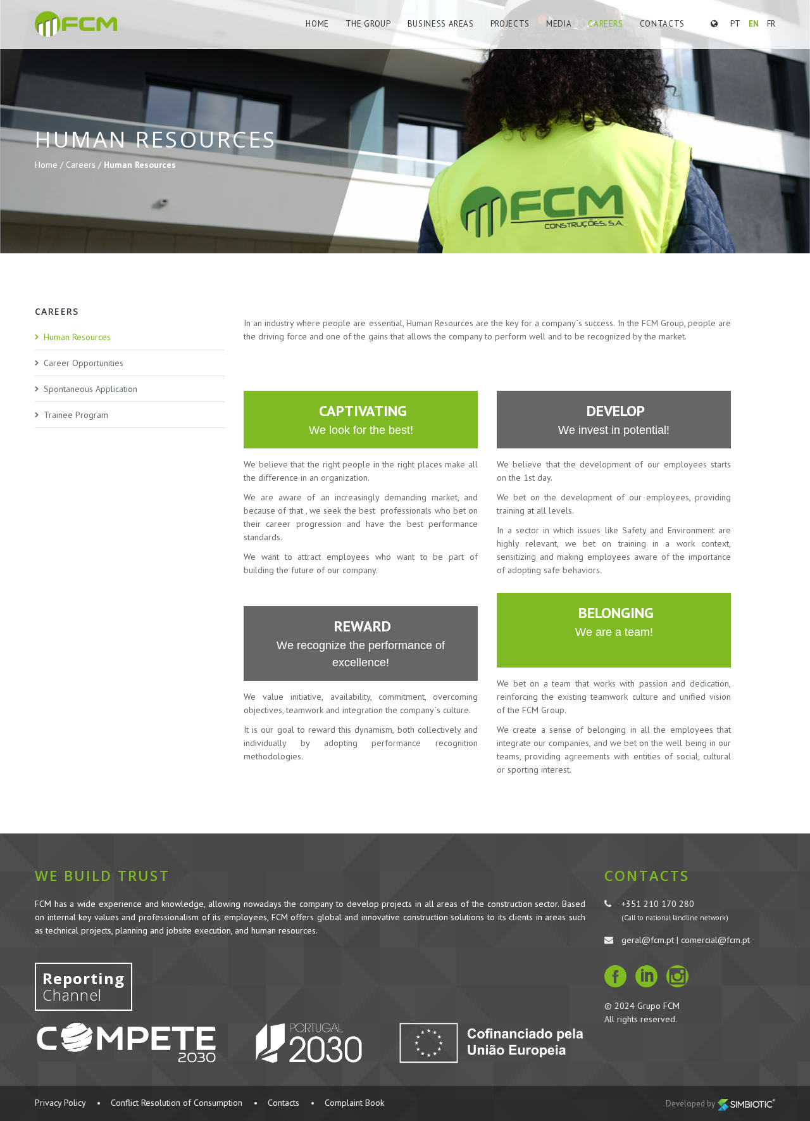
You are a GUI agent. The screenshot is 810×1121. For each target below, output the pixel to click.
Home (317, 23)
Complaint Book (354, 1102)
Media (558, 23)
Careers (605, 23)
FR (771, 23)
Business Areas (441, 23)
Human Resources (77, 337)
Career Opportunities (83, 363)
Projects (510, 23)
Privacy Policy (60, 1102)
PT (735, 23)
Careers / (85, 164)
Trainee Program (76, 415)
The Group (368, 23)
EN (754, 23)
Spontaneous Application (90, 389)
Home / (50, 164)
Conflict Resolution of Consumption (176, 1102)
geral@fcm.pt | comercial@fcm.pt (685, 940)
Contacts (662, 23)
